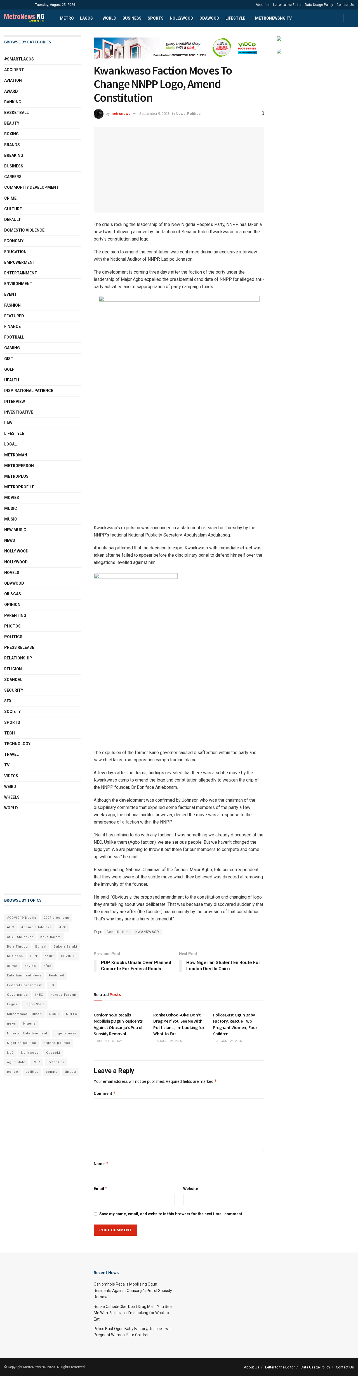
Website (190, 1188)
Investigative (18, 412)
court (49, 956)
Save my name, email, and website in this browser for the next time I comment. (171, 1214)
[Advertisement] (32, 852)
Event (10, 294)
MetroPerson (19, 465)
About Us (263, 5)
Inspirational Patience (28, 390)
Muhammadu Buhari (24, 1014)
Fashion (12, 305)
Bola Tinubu (17, 946)
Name (101, 1163)
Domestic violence (24, 230)
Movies (11, 497)
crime (12, 966)
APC (62, 927)
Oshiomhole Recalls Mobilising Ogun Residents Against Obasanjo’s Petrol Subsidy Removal (133, 1290)
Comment (105, 1093)
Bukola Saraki (65, 946)
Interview (14, 401)
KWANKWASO (147, 932)
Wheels (12, 797)
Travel (11, 754)
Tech (9, 733)
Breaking (13, 155)
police (12, 1072)
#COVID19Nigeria (21, 918)
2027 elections (56, 918)
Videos (11, 776)
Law (8, 423)
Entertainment (20, 273)
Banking (12, 102)
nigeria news (66, 1033)
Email (101, 1188)
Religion (13, 669)
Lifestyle (235, 18)
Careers (13, 176)
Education (15, 251)
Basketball (16, 112)
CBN (33, 956)
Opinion (12, 604)
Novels (11, 572)
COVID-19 (69, 956)
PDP (36, 1062)
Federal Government (25, 985)
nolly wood (16, 551)
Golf (9, 369)
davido (30, 966)
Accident (14, 69)
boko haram (50, 937)
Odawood (209, 18)
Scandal (13, 679)
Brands (12, 145)
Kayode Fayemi (63, 995)
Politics (194, 113)
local (10, 444)
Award (11, 91)
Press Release (19, 647)
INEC (39, 995)
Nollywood (181, 18)
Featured (14, 316)
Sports (156, 18)
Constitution (118, 932)
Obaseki (53, 1053)
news (11, 1023)
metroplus (16, 476)
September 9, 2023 (154, 113)
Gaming (12, 348)
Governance (17, 995)
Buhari (40, 946)
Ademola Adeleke (36, 927)
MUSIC (10, 519)
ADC (10, 927)
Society (12, 711)
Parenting (15, 615)
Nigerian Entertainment (27, 1033)
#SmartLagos (19, 59)
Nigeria (29, 1023)
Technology (17, 743)
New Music (15, 530)
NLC (10, 1053)
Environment (18, 283)
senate (52, 1072)
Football (14, 337)
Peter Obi (56, 1062)
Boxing (11, 134)
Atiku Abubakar (20, 937)
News (180, 113)
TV (7, 765)
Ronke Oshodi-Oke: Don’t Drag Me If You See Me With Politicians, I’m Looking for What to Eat (133, 1312)
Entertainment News (24, 975)
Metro (67, 18)
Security (13, 690)
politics (32, 1072)
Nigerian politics (21, 1043)
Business (132, 18)
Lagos (86, 18)
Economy (13, 241)
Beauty (11, 123)
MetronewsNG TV (273, 18)
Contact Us (345, 5)
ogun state (16, 1062)
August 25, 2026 (109, 1041)
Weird (10, 786)
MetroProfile (19, 487)
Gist (8, 358)
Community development (31, 187)
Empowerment (19, 262)
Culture (13, 209)
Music (10, 508)
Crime (10, 198)
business (15, 956)
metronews (120, 113)
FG (52, 985)
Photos (12, 626)
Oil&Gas (12, 594)
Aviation (13, 80)
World (109, 18)
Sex (7, 701)
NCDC (54, 1014)
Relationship (18, 658)
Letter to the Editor (287, 5)
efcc (47, 966)
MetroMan (15, 455)
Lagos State (35, 1004)
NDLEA (71, 1014)
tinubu (70, 1072)
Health (11, 380)
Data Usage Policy (319, 5)
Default (12, 219)
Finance (12, 326)
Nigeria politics (56, 1043)
